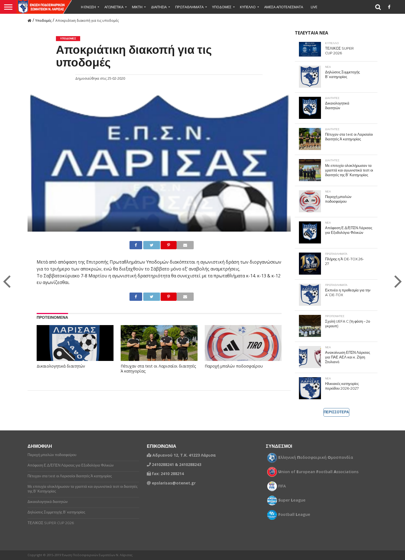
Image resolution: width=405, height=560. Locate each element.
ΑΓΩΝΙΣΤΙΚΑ (113, 6)
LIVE (314, 6)
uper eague (292, 500)
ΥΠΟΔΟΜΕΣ (221, 6)
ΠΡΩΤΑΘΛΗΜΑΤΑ (189, 6)
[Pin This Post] (164, 245)
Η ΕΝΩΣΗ (88, 6)
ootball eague (294, 514)
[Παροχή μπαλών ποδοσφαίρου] (243, 348)
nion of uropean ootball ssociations (318, 471)
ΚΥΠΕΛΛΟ (248, 6)
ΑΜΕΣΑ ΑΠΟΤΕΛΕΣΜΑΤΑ (283, 6)
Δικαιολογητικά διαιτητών (61, 366)
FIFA (282, 486)
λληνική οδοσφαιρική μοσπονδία (315, 457)
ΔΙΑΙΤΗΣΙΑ (159, 6)
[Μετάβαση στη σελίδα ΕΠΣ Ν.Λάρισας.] (29, 20)
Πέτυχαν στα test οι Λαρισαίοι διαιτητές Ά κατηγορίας (158, 369)
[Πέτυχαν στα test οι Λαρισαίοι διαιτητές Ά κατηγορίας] (159, 348)
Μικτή (137, 6)
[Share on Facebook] (133, 245)
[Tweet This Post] (147, 245)
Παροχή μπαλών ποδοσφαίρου (234, 366)
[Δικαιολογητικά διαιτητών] (75, 348)
